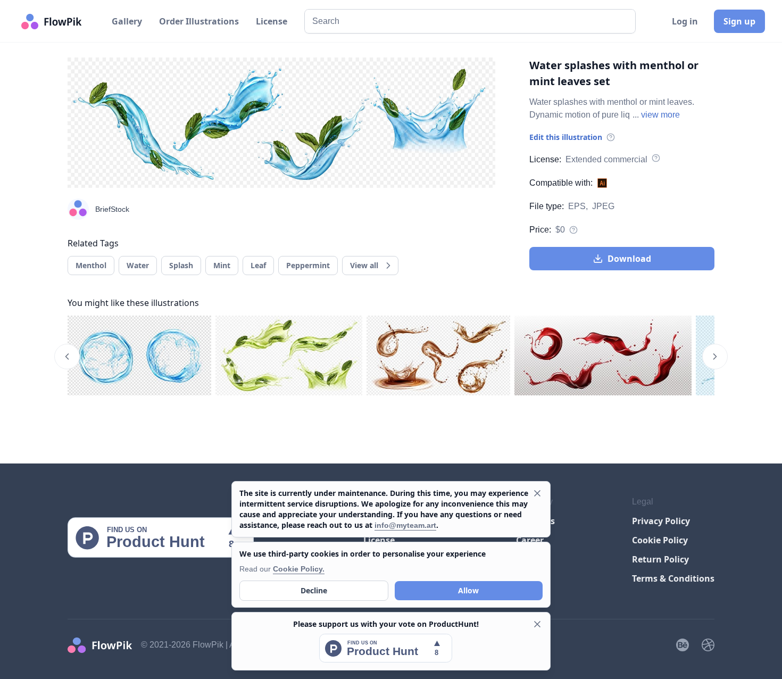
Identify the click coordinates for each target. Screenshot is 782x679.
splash (181, 265)
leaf (258, 265)
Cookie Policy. (299, 569)
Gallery (127, 21)
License (271, 21)
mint (221, 265)
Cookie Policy (660, 540)
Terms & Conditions (673, 578)
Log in (685, 21)
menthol (91, 265)
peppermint (308, 265)
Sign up (739, 21)
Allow (468, 590)
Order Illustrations (199, 21)
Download (629, 258)
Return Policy (660, 559)
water (138, 265)
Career (530, 540)
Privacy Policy (661, 521)
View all (364, 265)
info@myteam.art (405, 525)
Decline (314, 590)
